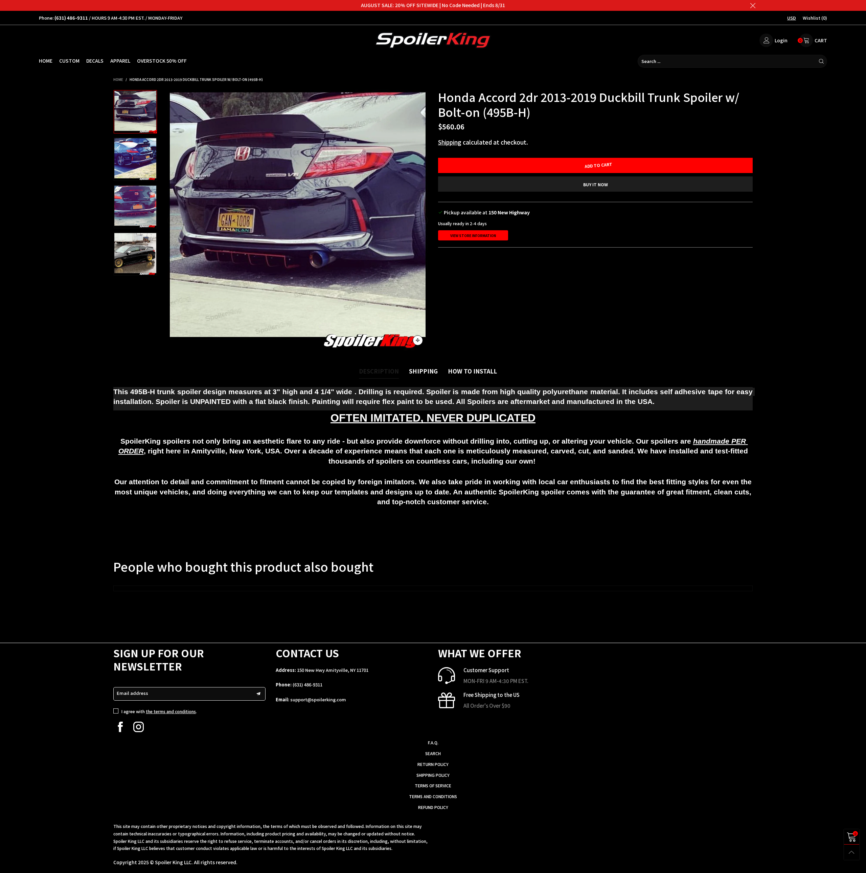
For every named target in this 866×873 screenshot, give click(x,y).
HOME (45, 60)
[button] (172, 220)
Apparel (120, 60)
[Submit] (821, 61)
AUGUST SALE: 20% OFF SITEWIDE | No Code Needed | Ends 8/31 (433, 5)
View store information (473, 235)
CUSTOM (69, 60)
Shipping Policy (433, 775)
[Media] (418, 340)
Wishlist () (815, 18)
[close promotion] (753, 5)
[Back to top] (851, 852)
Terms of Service (433, 785)
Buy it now (595, 184)
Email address (132, 693)
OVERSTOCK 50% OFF (162, 60)
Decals (95, 60)
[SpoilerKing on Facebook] (120, 727)
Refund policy (433, 807)
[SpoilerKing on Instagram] (138, 727)
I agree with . (159, 711)
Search (433, 753)
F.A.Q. (433, 742)
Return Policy (433, 764)
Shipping (449, 142)
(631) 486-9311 (307, 684)
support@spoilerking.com (318, 699)
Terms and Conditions (433, 796)
